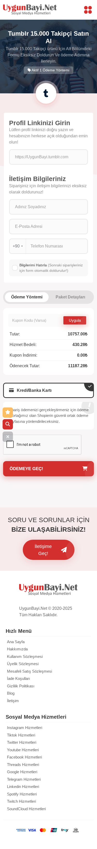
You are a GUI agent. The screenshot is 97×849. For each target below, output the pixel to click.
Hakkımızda (17, 649)
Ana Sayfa (16, 642)
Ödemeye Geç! (26, 468)
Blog (10, 693)
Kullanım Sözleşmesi (25, 656)
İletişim (13, 700)
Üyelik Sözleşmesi (23, 664)
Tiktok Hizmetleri (21, 735)
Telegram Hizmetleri (24, 779)
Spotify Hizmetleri (22, 794)
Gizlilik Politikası (20, 686)
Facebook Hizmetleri (24, 757)
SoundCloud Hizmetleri (26, 809)
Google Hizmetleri (22, 772)
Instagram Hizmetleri (24, 727)
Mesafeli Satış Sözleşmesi (29, 671)
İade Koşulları (18, 678)
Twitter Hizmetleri (21, 742)
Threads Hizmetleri (23, 764)
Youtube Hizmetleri (23, 750)
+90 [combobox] (16, 246)
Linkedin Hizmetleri (23, 786)
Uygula (75, 320)
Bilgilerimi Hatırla (51, 268)
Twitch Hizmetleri (21, 801)
